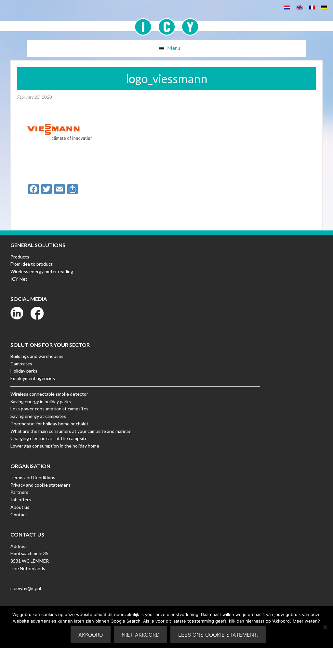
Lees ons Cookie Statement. (218, 634)
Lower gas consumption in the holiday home (54, 446)
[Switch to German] (324, 7)
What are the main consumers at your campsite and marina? (70, 431)
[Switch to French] (312, 7)
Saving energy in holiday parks (40, 401)
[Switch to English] (299, 7)
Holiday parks (23, 371)
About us (19, 507)
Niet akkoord (140, 634)
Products (19, 256)
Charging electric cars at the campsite (48, 438)
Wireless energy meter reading (41, 271)
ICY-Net (18, 279)
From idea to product (31, 264)
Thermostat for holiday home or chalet (49, 423)
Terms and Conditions (32, 477)
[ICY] (167, 23)
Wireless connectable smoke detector (49, 394)
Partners (19, 492)
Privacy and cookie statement (40, 485)
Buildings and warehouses (36, 356)
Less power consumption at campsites (49, 408)
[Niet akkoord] (325, 627)
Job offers (20, 499)
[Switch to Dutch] (287, 7)
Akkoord (90, 634)
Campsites (21, 363)
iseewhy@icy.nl (25, 588)
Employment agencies (32, 378)
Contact (18, 514)
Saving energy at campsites (38, 416)
